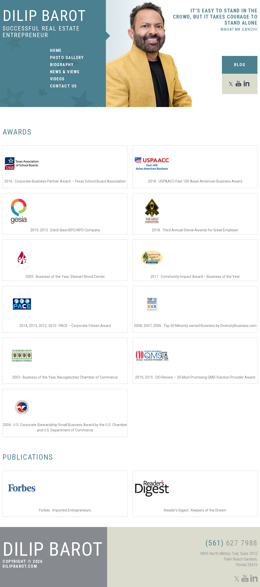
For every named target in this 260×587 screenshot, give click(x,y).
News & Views (65, 72)
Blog (240, 64)
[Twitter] (232, 84)
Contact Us (63, 86)
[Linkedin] (247, 84)
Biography (62, 65)
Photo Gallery (67, 58)
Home (56, 51)
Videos (57, 79)
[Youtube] (239, 84)
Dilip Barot (44, 16)
